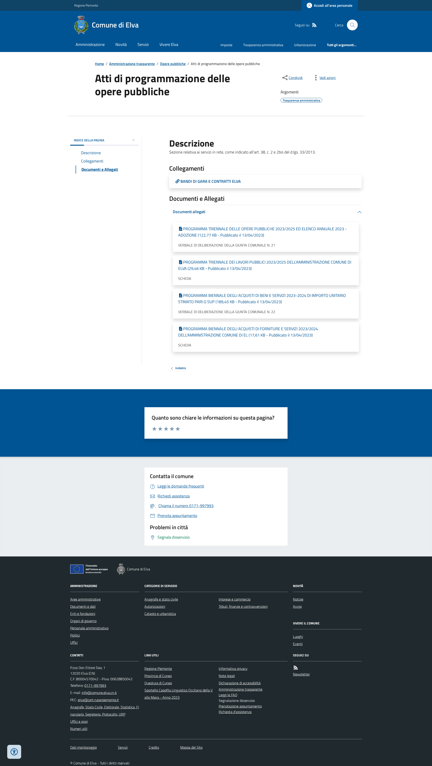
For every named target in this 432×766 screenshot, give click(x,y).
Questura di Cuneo (158, 683)
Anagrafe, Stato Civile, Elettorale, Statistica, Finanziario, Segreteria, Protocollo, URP (104, 710)
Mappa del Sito (191, 747)
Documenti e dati (83, 606)
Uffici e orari (79, 721)
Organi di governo (83, 621)
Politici (75, 635)
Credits (154, 747)
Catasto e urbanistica (160, 613)
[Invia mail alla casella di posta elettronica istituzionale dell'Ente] (99, 692)
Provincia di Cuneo (158, 675)
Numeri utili (78, 728)
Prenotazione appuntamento (240, 706)
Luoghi (298, 636)
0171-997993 (95, 685)
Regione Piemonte (86, 5)
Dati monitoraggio (83, 747)
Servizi (143, 44)
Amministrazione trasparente (132, 63)
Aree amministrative (85, 599)
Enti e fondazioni (82, 613)
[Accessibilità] (14, 751)
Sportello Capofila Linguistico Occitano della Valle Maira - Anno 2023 (178, 693)
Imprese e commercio (234, 599)
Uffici (74, 642)
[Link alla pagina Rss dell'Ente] (295, 668)
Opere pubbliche (173, 63)
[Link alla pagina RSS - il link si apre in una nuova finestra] (314, 25)
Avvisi (297, 606)
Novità (121, 44)
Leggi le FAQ (228, 695)
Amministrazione (90, 44)
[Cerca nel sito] (350, 25)
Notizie (298, 599)
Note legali (227, 675)
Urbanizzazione (305, 44)
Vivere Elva (169, 44)
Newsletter (301, 674)
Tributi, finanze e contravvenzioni (243, 606)
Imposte (226, 44)
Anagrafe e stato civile (161, 599)
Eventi (298, 643)
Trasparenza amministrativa (263, 44)
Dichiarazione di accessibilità (240, 683)
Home (99, 63)
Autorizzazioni (154, 606)
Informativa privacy (233, 668)
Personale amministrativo (89, 628)
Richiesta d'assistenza (235, 711)
